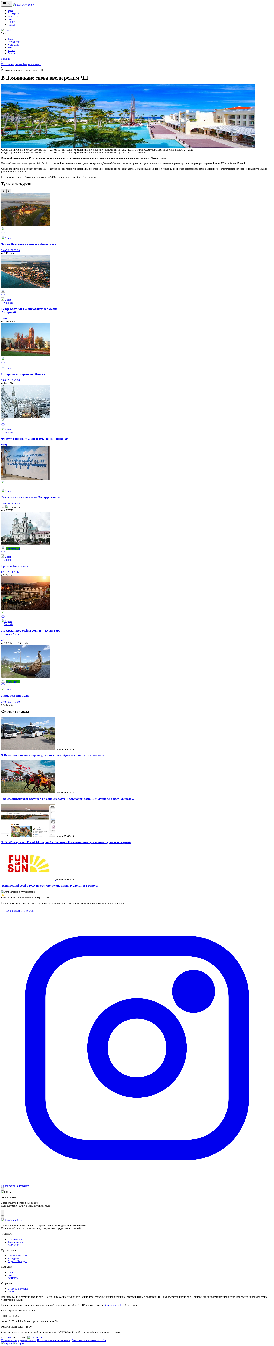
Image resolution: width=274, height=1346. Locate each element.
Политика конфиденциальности (18, 1340)
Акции (11, 21)
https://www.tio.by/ (113, 1305)
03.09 (17, 701)
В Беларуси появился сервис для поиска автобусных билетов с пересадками (53, 755)
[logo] (23, 4)
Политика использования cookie (89, 1340)
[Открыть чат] (2, 1212)
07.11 (4, 572)
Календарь (13, 16)
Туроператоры (15, 1242)
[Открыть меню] (6, 4)
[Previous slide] (3, 191)
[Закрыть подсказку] (2, 1189)
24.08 (11, 250)
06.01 (4, 444)
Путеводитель (15, 1239)
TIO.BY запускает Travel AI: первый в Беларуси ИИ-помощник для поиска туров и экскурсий (66, 842)
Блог (10, 19)
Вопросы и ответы (18, 1288)
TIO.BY (7, 1337)
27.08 (4, 701)
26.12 (16, 572)
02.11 (4, 640)
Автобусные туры (17, 1255)
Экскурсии (14, 13)
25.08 (17, 250)
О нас (11, 1272)
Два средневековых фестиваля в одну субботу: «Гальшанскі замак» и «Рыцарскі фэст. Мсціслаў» (68, 798)
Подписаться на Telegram (19, 910)
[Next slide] (8, 191)
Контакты (13, 1277)
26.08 (17, 503)
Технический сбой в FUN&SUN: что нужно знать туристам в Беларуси (49, 885)
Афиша (11, 24)
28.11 (10, 572)
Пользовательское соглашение (53, 1340)
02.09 (11, 701)
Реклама (12, 1291)
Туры (10, 10)
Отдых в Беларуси (17, 1261)
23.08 (4, 250)
